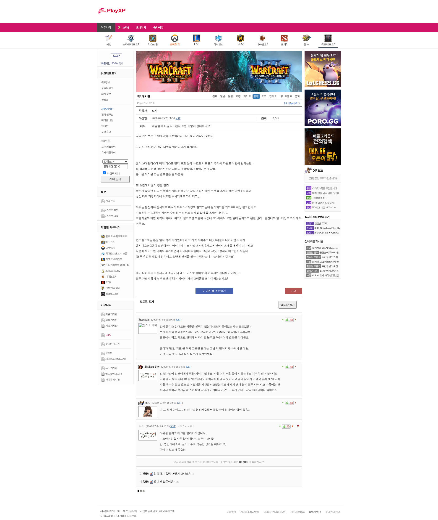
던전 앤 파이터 (112, 288)
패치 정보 (106, 94)
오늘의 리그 (107, 88)
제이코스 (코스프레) (115, 358)
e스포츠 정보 (111, 210)
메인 (109, 44)
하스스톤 (153, 44)
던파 (306, 44)
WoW (240, 44)
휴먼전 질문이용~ (164, 481)
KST (178, 118)
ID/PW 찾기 (117, 63)
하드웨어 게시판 (113, 373)
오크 (263, 96)
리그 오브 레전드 (113, 259)
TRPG (108, 334)
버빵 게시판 (111, 319)
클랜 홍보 (106, 131)
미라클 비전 (107, 120)
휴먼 (256, 96)
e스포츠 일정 (111, 216)
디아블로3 (262, 44)
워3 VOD (105, 141)
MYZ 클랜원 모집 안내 (323, 202)
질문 (230, 96)
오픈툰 (108, 353)
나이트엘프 (285, 96)
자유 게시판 (107, 108)
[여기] (242, 462)
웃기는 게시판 (112, 343)
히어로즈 (219, 44)
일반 (222, 96)
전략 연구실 (107, 114)
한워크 (104, 99)
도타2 (284, 44)
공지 (297, 96)
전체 (214, 96)
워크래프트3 (328, 44)
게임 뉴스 (110, 200)
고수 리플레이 (108, 146)
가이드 (247, 96)
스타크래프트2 (131, 44)
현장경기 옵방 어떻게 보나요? (172, 473)
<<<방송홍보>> (319, 197)
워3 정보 (105, 82)
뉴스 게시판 (111, 368)
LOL (196, 44)
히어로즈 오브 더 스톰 (116, 253)
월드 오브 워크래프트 (116, 236)
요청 (238, 96)
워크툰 (104, 126)
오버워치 (175, 44)
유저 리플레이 (108, 152)
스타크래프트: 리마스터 (117, 265)
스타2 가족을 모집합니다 (324, 188)
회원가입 (105, 63)
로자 (154, 110)
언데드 (273, 96)
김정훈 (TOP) (320, 223)
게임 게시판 (111, 325)
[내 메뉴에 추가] (292, 103)
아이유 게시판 (112, 379)
